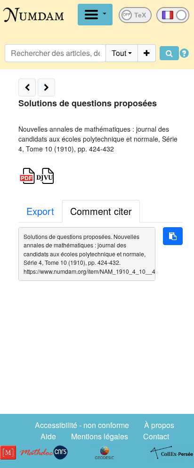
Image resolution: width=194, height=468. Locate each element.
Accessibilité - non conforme (82, 425)
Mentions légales (99, 436)
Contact (156, 436)
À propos (159, 425)
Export (40, 211)
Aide (48, 436)
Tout (119, 53)
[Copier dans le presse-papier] (173, 236)
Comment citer (101, 211)
